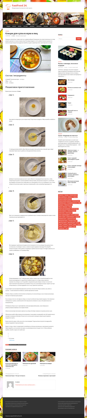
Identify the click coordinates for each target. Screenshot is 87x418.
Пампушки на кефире (46, 363)
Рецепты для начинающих (64, 208)
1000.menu (11, 340)
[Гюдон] (62, 107)
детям (74, 224)
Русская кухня (75, 208)
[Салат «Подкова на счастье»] (70, 132)
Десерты (70, 197)
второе (60, 224)
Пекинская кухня (68, 204)
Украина (32, 26)
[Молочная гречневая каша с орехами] (62, 185)
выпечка (65, 224)
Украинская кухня (21, 344)
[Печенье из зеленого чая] (62, 92)
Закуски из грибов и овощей (65, 198)
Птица (70, 206)
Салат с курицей (74, 214)
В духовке (61, 195)
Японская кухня (71, 222)
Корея (19, 26)
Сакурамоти (71, 95)
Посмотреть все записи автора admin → (25, 384)
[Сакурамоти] (62, 100)
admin (13, 35)
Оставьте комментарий (21, 35)
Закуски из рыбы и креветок (65, 200)
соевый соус (61, 228)
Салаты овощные (70, 216)
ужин (67, 228)
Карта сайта (53, 26)
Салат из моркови (71, 210)
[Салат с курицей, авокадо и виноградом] (62, 170)
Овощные (61, 204)
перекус (60, 226)
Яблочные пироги (63, 222)
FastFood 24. (19, 5)
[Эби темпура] (62, 84)
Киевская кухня (13, 344)
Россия (25, 26)
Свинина (77, 216)
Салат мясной (69, 212)
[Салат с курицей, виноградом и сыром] (62, 162)
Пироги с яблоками (63, 206)
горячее (70, 224)
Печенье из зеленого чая (74, 87)
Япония (46, 26)
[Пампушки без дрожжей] (30, 362)
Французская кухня (63, 220)
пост (74, 226)
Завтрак (75, 197)
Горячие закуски (73, 195)
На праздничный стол (72, 202)
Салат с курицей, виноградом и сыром (73, 158)
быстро (78, 222)
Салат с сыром (62, 216)
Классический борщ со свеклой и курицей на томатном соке (11, 365)
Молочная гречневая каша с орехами (73, 181)
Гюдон (69, 102)
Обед (79, 202)
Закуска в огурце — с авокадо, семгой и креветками (73, 151)
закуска (79, 224)
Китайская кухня (62, 202)
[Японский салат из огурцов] (62, 115)
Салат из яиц (61, 212)
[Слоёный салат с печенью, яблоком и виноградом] (62, 178)
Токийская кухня (62, 218)
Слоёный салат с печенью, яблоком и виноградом (73, 175)
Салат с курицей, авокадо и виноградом (74, 166)
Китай (14, 26)
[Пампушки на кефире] (47, 362)
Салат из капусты (62, 210)
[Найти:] (70, 38)
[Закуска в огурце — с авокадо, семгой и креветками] (62, 155)
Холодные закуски (73, 220)
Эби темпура (71, 80)
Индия (8, 26)
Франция (39, 26)
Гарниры (66, 195)
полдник (70, 226)
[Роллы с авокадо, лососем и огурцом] (70, 60)
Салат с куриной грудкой (64, 214)
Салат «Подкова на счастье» (68, 135)
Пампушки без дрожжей (29, 363)
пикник (65, 226)
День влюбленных (63, 197)
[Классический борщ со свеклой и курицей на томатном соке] (13, 362)
